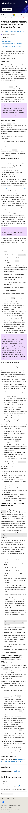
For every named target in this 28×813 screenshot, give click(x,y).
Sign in (25, 14)
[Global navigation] (1, 15)
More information (6, 48)
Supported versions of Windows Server (15, 31)
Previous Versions (13, 805)
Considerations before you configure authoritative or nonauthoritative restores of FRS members (14, 45)
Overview (4, 39)
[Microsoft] (14, 15)
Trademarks (3, 811)
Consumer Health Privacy (7, 809)
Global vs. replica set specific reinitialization (12, 43)
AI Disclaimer (4, 805)
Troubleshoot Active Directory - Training (10, 785)
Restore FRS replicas (6, 41)
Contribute (3, 807)
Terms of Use (18, 809)
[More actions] (26, 18)
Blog (19, 805)
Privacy (9, 807)
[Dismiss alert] (26, 2)
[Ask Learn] (23, 18)
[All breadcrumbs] (2, 18)
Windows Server (14, 17)
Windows (7, 17)
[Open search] (21, 15)
